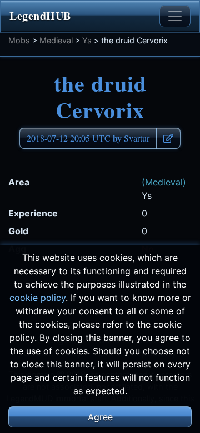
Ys (87, 40)
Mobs (19, 40)
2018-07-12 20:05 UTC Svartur (88, 138)
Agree (100, 416)
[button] (168, 138)
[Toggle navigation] (175, 16)
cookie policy (37, 297)
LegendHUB (40, 16)
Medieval (56, 40)
